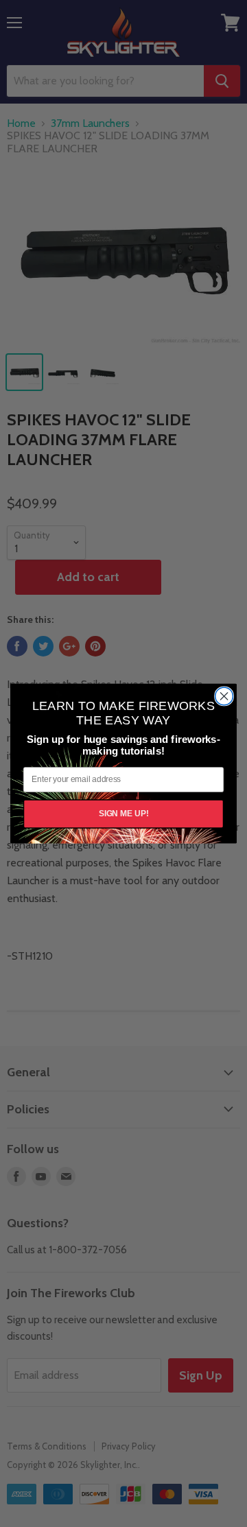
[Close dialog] (224, 696)
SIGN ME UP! (124, 813)
